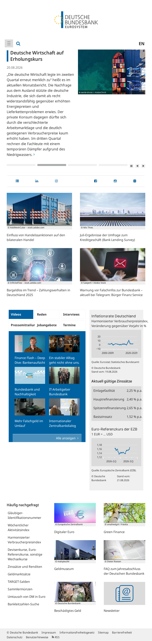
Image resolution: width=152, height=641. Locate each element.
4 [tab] (113, 165)
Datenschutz (14, 637)
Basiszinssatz (102, 416)
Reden (42, 314)
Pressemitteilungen (22, 325)
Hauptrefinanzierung (108, 399)
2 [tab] (51, 165)
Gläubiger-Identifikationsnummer (24, 515)
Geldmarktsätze (19, 574)
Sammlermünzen (20, 589)
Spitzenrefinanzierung (109, 408)
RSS (57, 637)
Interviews (71, 314)
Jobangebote (47, 325)
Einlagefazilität (104, 390)
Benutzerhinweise (37, 637)
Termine (69, 325)
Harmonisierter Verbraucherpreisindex (24, 539)
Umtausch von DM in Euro (26, 596)
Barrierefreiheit (122, 632)
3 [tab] (82, 165)
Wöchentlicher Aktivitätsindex (18, 527)
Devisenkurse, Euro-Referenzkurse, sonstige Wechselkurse (25, 554)
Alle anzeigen (66, 438)
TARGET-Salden (19, 581)
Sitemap (103, 632)
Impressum (49, 632)
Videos (16, 314)
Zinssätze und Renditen (25, 566)
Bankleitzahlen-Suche (23, 604)
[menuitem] (9, 43)
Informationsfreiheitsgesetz (77, 632)
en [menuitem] (141, 43)
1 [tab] (21, 165)
